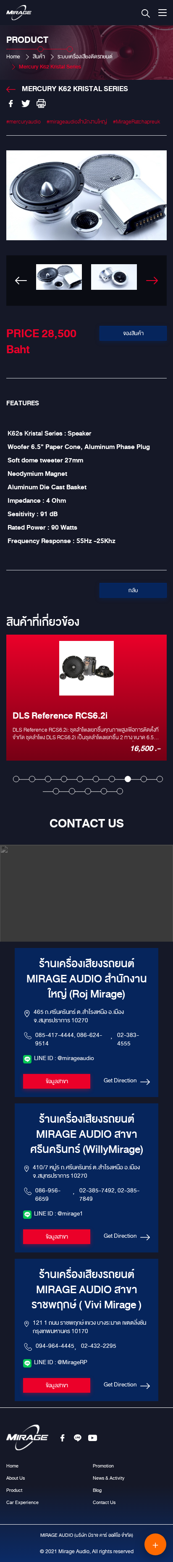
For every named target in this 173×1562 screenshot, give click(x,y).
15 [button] (120, 791)
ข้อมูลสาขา (57, 1081)
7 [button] (112, 779)
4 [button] (64, 779)
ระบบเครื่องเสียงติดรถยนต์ (85, 57)
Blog (97, 1490)
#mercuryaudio (23, 122)
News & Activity (108, 1478)
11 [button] (56, 791)
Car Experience (22, 1502)
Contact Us (104, 1502)
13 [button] (88, 791)
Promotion (103, 1466)
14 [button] (104, 791)
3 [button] (48, 779)
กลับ (133, 590)
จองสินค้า (133, 333)
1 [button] (16, 779)
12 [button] (72, 791)
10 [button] (160, 779)
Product (14, 1490)
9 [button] (144, 779)
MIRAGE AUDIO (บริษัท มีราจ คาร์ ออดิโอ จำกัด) (86, 1535)
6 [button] (96, 779)
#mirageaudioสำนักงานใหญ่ (77, 122)
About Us (15, 1478)
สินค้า (39, 57)
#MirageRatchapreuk (136, 122)
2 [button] (32, 779)
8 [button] (128, 779)
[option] (86, 228)
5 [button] (80, 779)
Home (13, 57)
